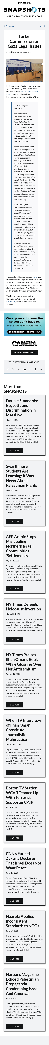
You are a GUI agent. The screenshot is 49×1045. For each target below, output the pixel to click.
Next (41, 26)
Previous (10, 26)
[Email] (41, 369)
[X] (13, 369)
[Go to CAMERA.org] (24, 348)
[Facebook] (8, 369)
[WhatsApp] (30, 369)
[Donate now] (24, 314)
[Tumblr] (35, 369)
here (35, 277)
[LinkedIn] (24, 369)
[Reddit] (19, 369)
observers (10, 301)
